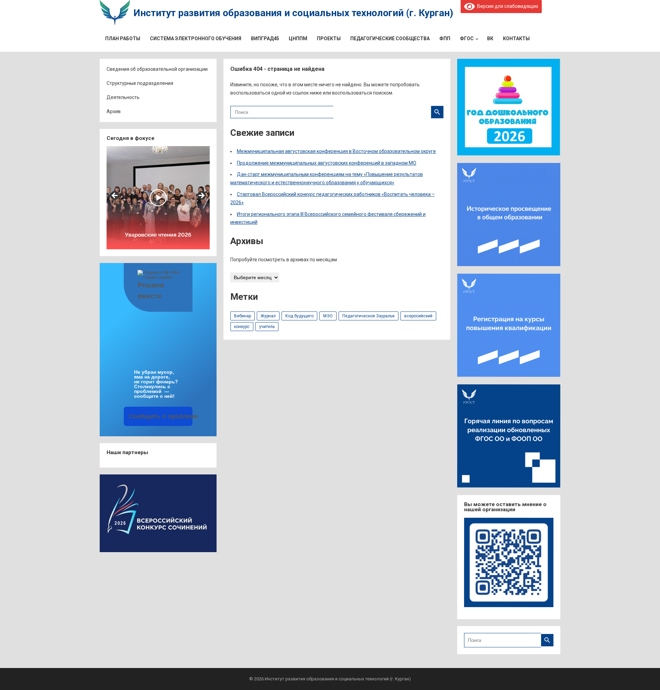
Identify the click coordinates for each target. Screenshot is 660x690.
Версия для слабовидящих (506, 6)
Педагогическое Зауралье (368, 316)
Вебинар (242, 316)
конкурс (242, 326)
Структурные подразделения (140, 83)
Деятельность (123, 97)
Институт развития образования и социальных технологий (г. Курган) (293, 13)
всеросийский (418, 316)
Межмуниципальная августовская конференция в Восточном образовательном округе (336, 151)
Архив (114, 111)
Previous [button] (115, 196)
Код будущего (299, 316)
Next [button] (201, 196)
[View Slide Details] (158, 197)
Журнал (268, 316)
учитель (267, 326)
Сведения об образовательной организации (157, 69)
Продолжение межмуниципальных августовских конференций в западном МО (326, 163)
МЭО (328, 316)
